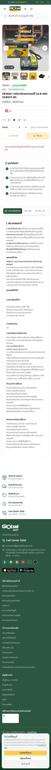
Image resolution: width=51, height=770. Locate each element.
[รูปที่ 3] (24, 76)
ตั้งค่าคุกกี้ (25, 764)
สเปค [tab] (30, 211)
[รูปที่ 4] (33, 76)
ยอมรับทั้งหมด (25, 752)
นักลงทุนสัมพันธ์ (8, 595)
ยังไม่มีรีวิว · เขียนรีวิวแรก (13, 101)
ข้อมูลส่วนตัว (7, 684)
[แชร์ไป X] (19, 120)
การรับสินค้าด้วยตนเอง (11, 642)
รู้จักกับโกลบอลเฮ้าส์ (10, 586)
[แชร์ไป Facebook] (9, 120)
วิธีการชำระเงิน (8, 647)
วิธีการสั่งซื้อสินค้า (9, 637)
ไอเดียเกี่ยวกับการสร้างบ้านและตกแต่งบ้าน (18, 667)
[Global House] (15, 8)
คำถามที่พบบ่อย (8, 633)
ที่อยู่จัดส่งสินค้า (8, 694)
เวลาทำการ (32, 732)
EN (42, 2)
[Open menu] (4, 8)
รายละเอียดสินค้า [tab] (14, 211)
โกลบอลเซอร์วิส (8, 662)
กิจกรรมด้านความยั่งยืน (11, 615)
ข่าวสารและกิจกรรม (10, 620)
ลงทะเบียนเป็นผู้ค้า (9, 610)
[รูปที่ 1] (6, 76)
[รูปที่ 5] (42, 76)
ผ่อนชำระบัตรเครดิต (10, 657)
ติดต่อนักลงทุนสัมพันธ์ (11, 600)
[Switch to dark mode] (48, 2)
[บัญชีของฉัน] (25, 8)
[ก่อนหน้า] (6, 48)
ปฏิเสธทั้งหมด (25, 758)
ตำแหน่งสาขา (7, 652)
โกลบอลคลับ (7, 704)
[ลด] (12, 127)
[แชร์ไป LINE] (14, 120)
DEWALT (6, 85)
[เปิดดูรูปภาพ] (25, 48)
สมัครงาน (6, 605)
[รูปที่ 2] (15, 76)
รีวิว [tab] (41, 211)
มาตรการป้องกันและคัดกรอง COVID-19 (18, 591)
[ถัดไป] (44, 48)
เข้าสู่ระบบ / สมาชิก (9, 680)
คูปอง (4, 699)
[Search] (31, 8)
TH (37, 2)
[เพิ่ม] (26, 127)
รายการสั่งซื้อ (7, 689)
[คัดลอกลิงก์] (24, 120)
